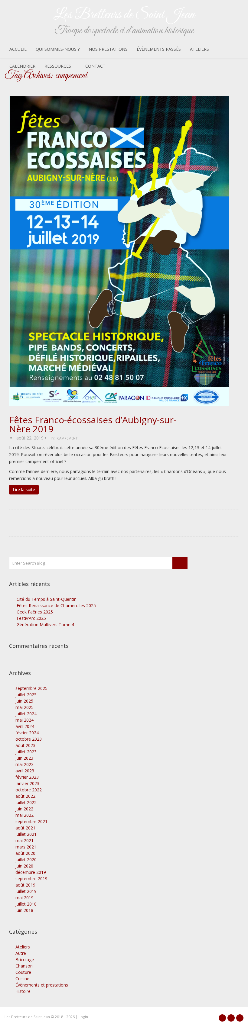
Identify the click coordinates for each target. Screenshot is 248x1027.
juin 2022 (24, 809)
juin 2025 (24, 701)
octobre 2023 (28, 739)
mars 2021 (25, 847)
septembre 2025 (31, 688)
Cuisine (22, 978)
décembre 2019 (30, 872)
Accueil (18, 49)
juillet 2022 (26, 802)
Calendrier (22, 66)
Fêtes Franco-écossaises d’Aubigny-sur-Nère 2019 (92, 424)
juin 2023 (24, 758)
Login (83, 1016)
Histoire (23, 991)
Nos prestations (108, 49)
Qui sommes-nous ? (58, 49)
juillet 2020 (26, 859)
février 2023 (27, 777)
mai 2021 (24, 840)
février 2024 (27, 733)
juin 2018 (24, 910)
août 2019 (25, 885)
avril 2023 (24, 771)
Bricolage (24, 959)
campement (67, 438)
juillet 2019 (26, 891)
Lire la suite (24, 489)
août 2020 (25, 853)
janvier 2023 (27, 783)
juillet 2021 (26, 834)
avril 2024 (24, 726)
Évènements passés (159, 49)
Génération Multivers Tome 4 (45, 624)
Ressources (57, 66)
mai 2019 (24, 897)
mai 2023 (24, 764)
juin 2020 (24, 866)
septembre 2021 (31, 821)
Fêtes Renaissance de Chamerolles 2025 (56, 605)
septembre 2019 (31, 878)
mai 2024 (24, 720)
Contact (95, 66)
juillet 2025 (26, 694)
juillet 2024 (26, 713)
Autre (20, 953)
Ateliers (199, 49)
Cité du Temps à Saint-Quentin (47, 599)
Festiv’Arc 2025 (31, 618)
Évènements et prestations (41, 985)
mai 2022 (24, 815)
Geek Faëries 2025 (35, 612)
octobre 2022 (28, 790)
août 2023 (25, 745)
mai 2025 (24, 707)
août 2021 (25, 828)
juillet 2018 (26, 904)
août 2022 (25, 796)
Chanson (24, 966)
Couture (23, 972)
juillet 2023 (26, 752)
